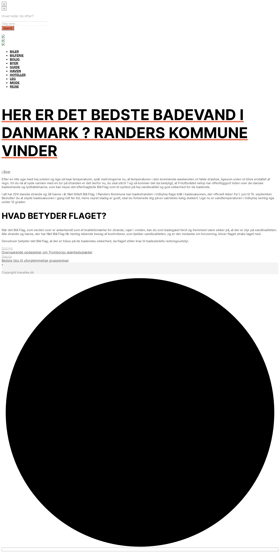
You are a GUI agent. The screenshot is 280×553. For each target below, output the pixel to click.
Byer (6, 172)
